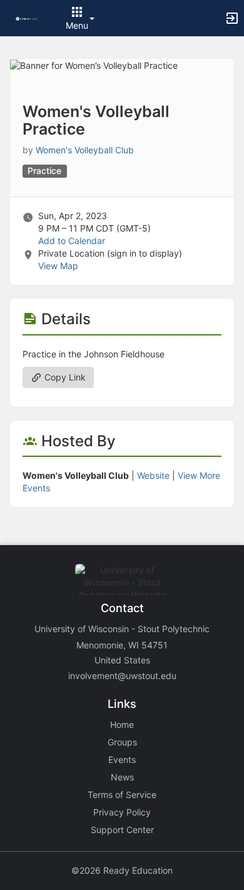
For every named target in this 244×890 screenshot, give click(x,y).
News (122, 777)
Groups (122, 742)
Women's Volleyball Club (85, 150)
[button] (27, 18)
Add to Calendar (71, 240)
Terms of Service (122, 794)
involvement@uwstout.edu (122, 675)
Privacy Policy (122, 812)
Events (122, 759)
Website (153, 475)
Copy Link (64, 377)
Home (122, 724)
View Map (58, 265)
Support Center (122, 829)
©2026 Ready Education (122, 870)
